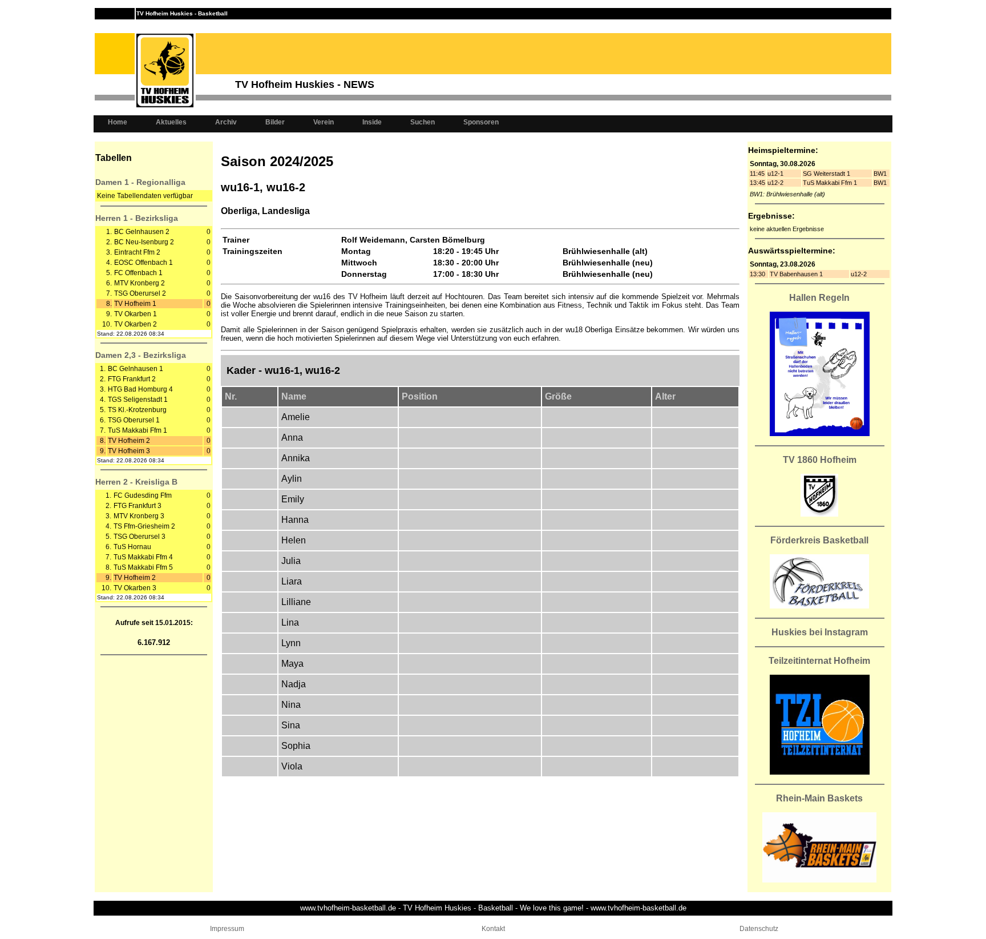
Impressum (227, 929)
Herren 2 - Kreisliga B (136, 481)
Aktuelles (171, 122)
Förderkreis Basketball (819, 540)
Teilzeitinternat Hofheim (819, 661)
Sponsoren (481, 122)
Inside (372, 122)
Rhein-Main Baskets (819, 798)
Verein (323, 122)
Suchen (422, 122)
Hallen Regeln (819, 298)
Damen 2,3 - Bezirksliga (140, 355)
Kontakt (493, 929)
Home (117, 122)
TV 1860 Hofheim (819, 460)
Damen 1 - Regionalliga (140, 182)
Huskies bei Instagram (819, 632)
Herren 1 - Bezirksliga (136, 218)
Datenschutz (759, 929)
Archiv (226, 122)
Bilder (275, 122)
